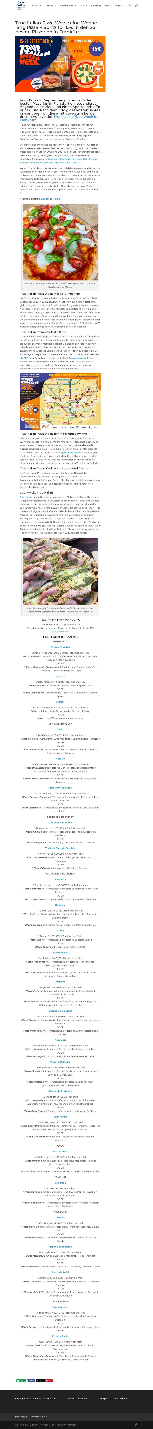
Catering (96, 5)
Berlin (66, 155)
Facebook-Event (60, 631)
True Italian (26, 497)
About (35, 5)
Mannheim (26, 162)
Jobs (129, 5)
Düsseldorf (53, 159)
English (45, 199)
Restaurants (66, 5)
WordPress (70, 1424)
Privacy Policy (39, 1416)
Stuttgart (75, 162)
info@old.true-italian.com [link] (113, 1398)
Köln (85, 159)
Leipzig (93, 159)
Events (49, 5)
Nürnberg (60, 162)
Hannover (76, 159)
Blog (117, 5)
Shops (83, 5)
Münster (48, 162)
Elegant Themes (39, 1424)
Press (108, 5)
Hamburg (65, 159)
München (38, 162)
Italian (56, 199)
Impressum (21, 1416)
